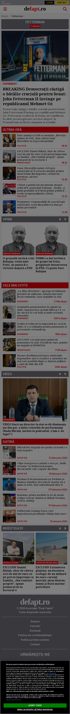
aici (18, 683)
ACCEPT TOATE (35, 705)
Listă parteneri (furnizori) (13, 700)
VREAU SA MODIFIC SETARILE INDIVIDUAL (35, 709)
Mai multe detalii (51, 673)
